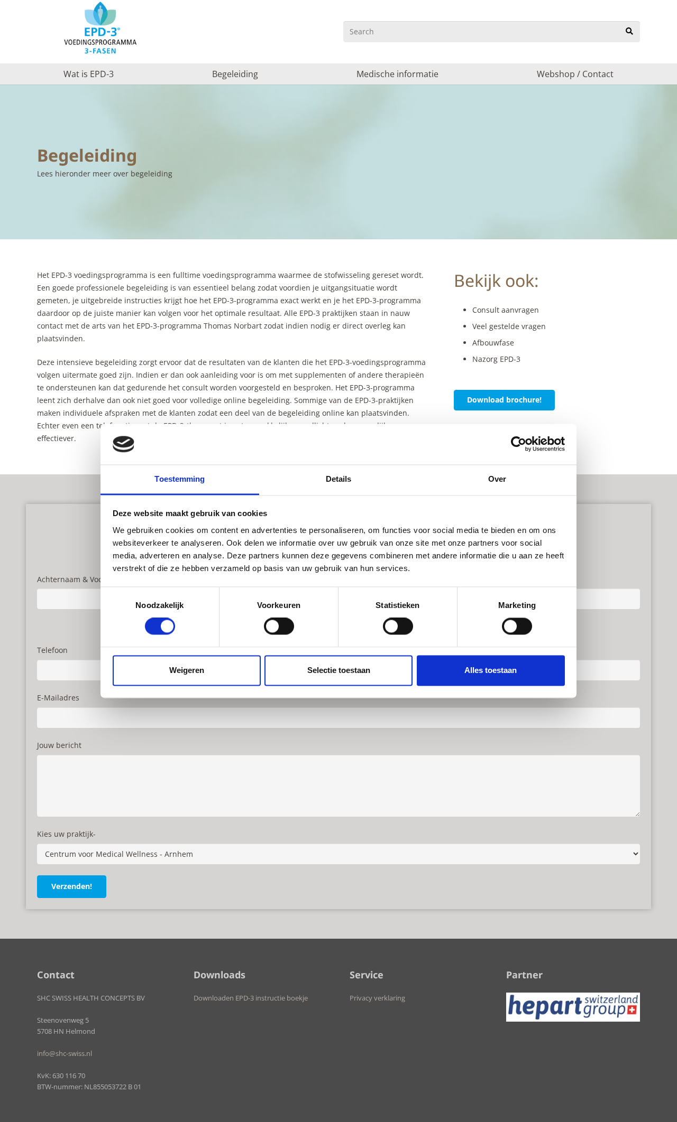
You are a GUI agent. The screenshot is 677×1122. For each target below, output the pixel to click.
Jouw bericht (59, 745)
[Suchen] (629, 31)
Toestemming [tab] (179, 478)
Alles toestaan (490, 670)
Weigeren (186, 670)
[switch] (279, 626)
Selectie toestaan (338, 670)
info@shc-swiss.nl (64, 1053)
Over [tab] (497, 478)
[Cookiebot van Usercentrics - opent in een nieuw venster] (518, 444)
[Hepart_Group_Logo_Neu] (573, 1007)
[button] (119, 74)
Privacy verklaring (377, 998)
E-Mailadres (58, 698)
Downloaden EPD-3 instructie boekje (251, 998)
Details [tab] (339, 478)
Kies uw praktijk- (66, 834)
